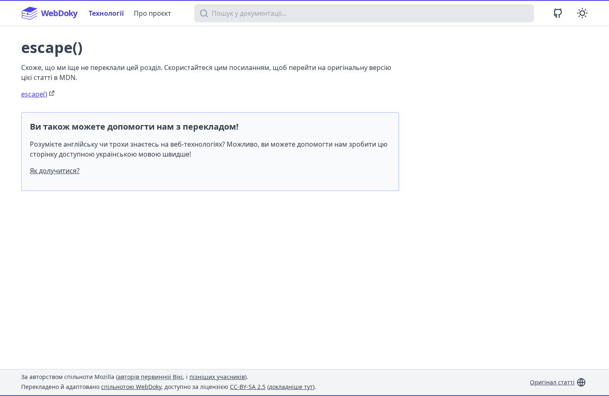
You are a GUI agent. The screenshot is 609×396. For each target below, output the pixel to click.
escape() (34, 94)
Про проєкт (152, 13)
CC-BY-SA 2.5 (248, 387)
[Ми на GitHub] (557, 13)
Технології (106, 13)
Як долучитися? (55, 170)
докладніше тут (291, 387)
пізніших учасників (217, 377)
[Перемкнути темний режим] (582, 13)
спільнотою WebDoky (131, 387)
